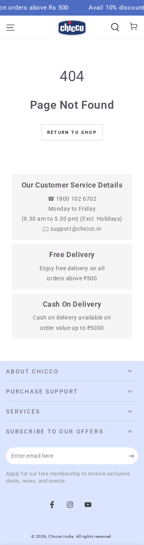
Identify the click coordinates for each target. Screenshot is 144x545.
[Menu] (10, 27)
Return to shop (72, 132)
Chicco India (60, 536)
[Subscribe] (133, 456)
